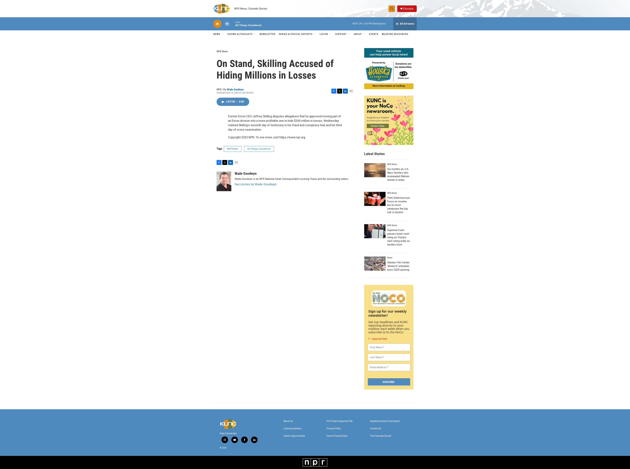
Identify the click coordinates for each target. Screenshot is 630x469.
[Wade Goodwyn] (224, 181)
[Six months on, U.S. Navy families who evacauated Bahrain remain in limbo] (375, 170)
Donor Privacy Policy (337, 436)
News (389, 257)
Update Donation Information (385, 421)
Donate (408, 8)
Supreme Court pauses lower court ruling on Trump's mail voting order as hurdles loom (398, 237)
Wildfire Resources (395, 34)
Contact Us (375, 428)
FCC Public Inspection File (340, 421)
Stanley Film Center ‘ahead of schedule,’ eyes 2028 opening (398, 266)
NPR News (222, 51)
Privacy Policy (334, 428)
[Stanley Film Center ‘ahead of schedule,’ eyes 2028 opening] (375, 263)
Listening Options (292, 428)
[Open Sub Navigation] (222, 34)
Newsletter (267, 34)
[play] (217, 24)
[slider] (232, 23)
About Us (288, 421)
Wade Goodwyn (235, 89)
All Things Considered (259, 149)
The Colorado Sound (380, 436)
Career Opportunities (294, 436)
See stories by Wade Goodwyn (256, 184)
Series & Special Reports (296, 34)
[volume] (227, 24)
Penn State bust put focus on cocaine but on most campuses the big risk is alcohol (398, 205)
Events (373, 34)
